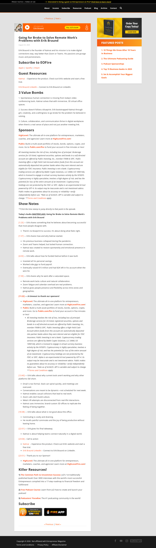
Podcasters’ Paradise (30, 498)
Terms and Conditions (37, 198)
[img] (87, 29)
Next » (58, 18)
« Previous (48, 18)
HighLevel (23, 135)
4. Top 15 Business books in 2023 (116, 69)
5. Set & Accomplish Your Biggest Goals (117, 76)
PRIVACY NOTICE (17, 2)
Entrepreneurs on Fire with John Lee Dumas (21, 7)
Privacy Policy (43, 545)
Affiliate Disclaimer (59, 545)
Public (21, 144)
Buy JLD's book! (72, 27)
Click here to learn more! (101, 2)
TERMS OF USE (30, 2)
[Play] (28, 27)
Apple (21, 68)
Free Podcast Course (30, 489)
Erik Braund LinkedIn (28, 87)
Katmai (22, 78)
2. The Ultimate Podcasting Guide (117, 58)
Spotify (29, 68)
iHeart (36, 68)
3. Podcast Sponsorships (112, 64)
